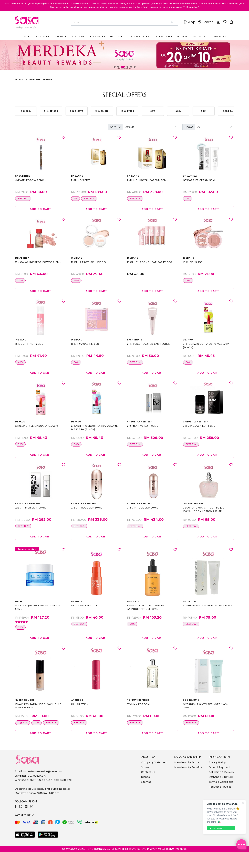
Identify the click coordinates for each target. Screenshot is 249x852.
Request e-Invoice (220, 786)
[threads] (31, 806)
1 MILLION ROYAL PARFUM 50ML (147, 180)
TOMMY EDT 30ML (139, 704)
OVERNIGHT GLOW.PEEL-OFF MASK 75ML (205, 706)
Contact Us (148, 772)
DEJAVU (188, 339)
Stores (205, 22)
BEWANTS (133, 601)
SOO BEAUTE (191, 700)
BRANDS (182, 36)
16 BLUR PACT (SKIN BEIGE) (88, 262)
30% (188, 362)
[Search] (172, 22)
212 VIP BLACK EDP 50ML (199, 425)
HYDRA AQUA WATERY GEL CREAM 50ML (37, 607)
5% (75, 198)
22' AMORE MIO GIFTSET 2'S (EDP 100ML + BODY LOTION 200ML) (204, 509)
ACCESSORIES (162, 36)
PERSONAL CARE (138, 36)
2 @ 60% (22, 722)
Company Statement (154, 762)
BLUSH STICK (79, 704)
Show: (189, 127)
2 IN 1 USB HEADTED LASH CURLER (149, 343)
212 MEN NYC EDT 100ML (142, 425)
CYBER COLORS (25, 700)
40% (76, 280)
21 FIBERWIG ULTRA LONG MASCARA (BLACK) (206, 345)
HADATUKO (190, 601)
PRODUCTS (199, 36)
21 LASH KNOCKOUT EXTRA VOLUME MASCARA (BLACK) (94, 427)
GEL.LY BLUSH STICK (84, 605)
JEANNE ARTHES (193, 503)
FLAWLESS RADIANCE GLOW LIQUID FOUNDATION (38, 706)
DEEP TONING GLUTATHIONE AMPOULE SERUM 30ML (145, 607)
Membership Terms (187, 762)
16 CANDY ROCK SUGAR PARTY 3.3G (149, 262)
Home (19, 79)
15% (187, 198)
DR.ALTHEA (190, 176)
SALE (26, 36)
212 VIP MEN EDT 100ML (30, 507)
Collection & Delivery (221, 772)
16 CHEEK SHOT (193, 262)
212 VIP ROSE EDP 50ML (86, 507)
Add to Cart (40, 209)
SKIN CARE (42, 36)
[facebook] (16, 806)
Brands (145, 776)
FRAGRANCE (96, 36)
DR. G (18, 601)
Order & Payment (219, 767)
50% (76, 362)
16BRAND (76, 258)
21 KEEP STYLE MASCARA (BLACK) (36, 425)
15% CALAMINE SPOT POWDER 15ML (38, 262)
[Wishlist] (63, 137)
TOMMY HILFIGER (138, 700)
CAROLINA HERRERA (139, 421)
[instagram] (20, 806)
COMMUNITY (217, 36)
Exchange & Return (221, 776)
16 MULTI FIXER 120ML (29, 343)
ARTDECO (77, 601)
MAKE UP (59, 36)
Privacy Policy (217, 762)
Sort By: (115, 127)
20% (20, 280)
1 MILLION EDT (80, 180)
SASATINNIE (22, 176)
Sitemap (146, 781)
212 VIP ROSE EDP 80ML (142, 507)
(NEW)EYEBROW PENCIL (30, 180)
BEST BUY (23, 198)
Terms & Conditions (221, 781)
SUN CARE (77, 36)
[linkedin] (26, 806)
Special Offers (40, 79)
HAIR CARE (116, 36)
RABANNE (77, 176)
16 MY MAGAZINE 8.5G (85, 343)
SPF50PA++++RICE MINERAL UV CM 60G (208, 605)
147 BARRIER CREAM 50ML (199, 180)
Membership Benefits (188, 767)
